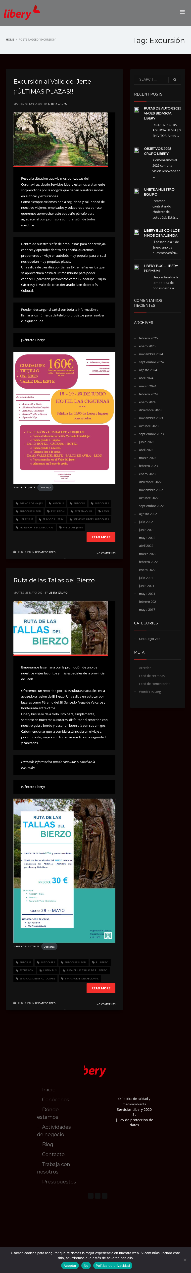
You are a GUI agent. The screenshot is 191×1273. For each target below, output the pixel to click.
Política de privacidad (113, 1266)
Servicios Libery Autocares (91, 519)
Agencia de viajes (31, 503)
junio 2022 (146, 529)
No (86, 1266)
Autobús (58, 503)
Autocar (79, 503)
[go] (174, 79)
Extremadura (83, 511)
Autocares (102, 503)
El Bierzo (102, 962)
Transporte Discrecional (36, 527)
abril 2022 (146, 545)
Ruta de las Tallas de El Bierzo (86, 970)
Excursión (58, 511)
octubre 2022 (148, 498)
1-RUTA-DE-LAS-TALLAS (26, 946)
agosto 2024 (148, 370)
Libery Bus (26, 519)
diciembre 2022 (150, 482)
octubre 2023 (148, 426)
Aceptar (70, 1266)
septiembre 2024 (151, 362)
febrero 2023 (148, 465)
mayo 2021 (147, 593)
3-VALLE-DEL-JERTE (24, 487)
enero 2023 (147, 474)
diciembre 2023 (150, 410)
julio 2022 (146, 521)
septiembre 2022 (151, 506)
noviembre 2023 (151, 418)
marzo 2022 (147, 554)
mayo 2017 (147, 609)
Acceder (145, 667)
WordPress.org (150, 691)
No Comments (105, 553)
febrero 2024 (148, 394)
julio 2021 (146, 577)
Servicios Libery (53, 519)
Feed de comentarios (154, 683)
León (105, 511)
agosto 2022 (148, 513)
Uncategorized (45, 552)
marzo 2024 (147, 386)
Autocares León (30, 511)
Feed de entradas (152, 675)
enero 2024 (147, 402)
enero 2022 (147, 569)
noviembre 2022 (151, 490)
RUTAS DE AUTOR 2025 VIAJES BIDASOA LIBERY (162, 113)
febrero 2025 (148, 338)
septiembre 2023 (151, 434)
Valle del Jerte (73, 527)
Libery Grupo (57, 103)
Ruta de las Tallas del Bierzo (54, 580)
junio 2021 (146, 585)
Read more (101, 537)
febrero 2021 (148, 601)
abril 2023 (146, 450)
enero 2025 (147, 346)
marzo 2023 (147, 458)
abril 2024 (146, 378)
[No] (184, 1259)
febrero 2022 (148, 562)
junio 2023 (146, 442)
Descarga (45, 487)
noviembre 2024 (151, 354)
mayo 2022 (147, 537)
